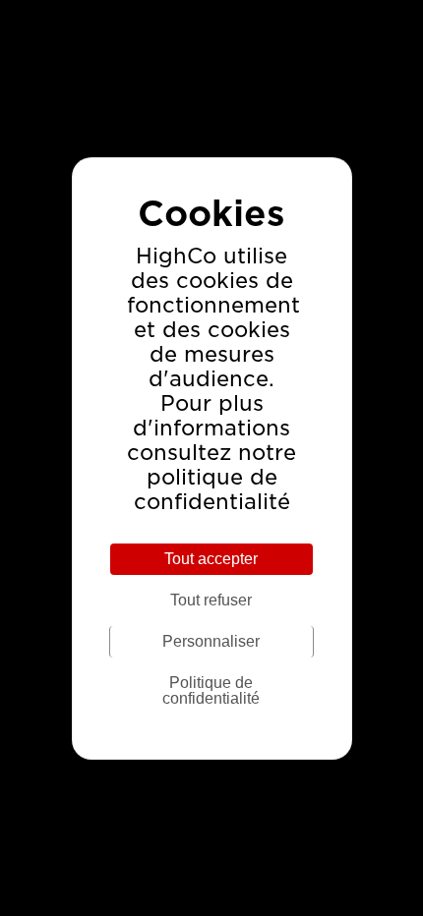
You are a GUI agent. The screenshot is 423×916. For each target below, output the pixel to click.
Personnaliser (211, 641)
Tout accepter (211, 558)
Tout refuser (211, 600)
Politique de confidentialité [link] (211, 690)
